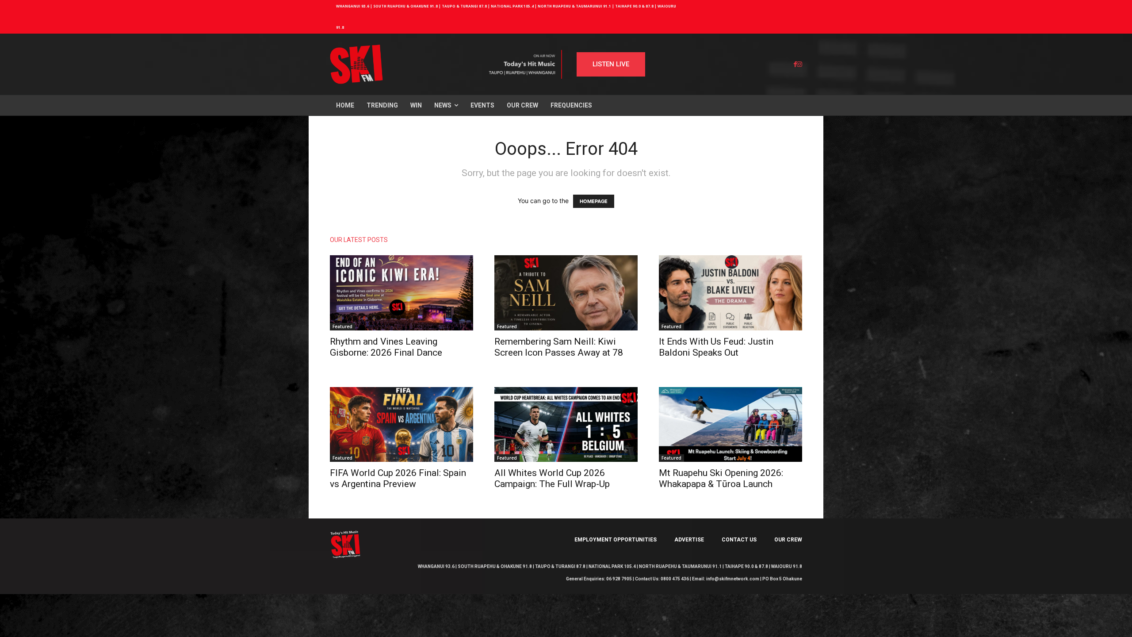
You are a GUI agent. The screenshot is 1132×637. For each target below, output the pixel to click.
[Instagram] (799, 64)
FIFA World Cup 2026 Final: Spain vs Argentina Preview (398, 478)
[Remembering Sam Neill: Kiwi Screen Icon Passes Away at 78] (566, 292)
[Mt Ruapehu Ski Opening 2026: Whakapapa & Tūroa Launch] (730, 424)
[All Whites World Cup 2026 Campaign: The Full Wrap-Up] (566, 424)
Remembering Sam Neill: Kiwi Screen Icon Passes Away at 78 (558, 347)
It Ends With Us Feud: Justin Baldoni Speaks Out (716, 347)
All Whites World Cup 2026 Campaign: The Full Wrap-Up (552, 478)
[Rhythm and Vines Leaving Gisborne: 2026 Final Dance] (401, 292)
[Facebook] (795, 64)
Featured (342, 326)
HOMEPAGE (594, 201)
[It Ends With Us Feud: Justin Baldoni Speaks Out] (730, 292)
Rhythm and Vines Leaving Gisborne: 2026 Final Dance (386, 347)
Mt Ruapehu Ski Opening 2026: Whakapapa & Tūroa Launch (721, 478)
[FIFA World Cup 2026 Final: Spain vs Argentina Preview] (401, 424)
